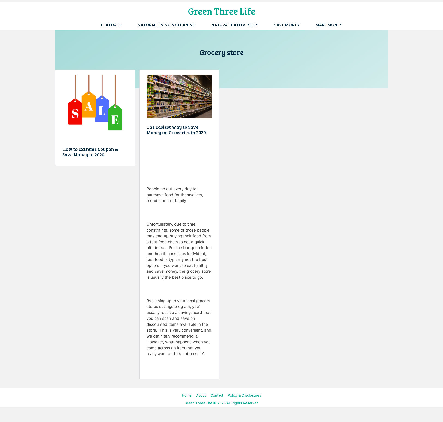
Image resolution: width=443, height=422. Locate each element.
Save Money (286, 25)
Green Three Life (221, 11)
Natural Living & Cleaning (166, 25)
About (201, 395)
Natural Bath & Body (234, 25)
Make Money (329, 25)
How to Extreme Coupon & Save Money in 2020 (90, 152)
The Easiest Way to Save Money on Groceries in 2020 (176, 130)
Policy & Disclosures (244, 395)
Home (187, 395)
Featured (111, 25)
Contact (216, 395)
